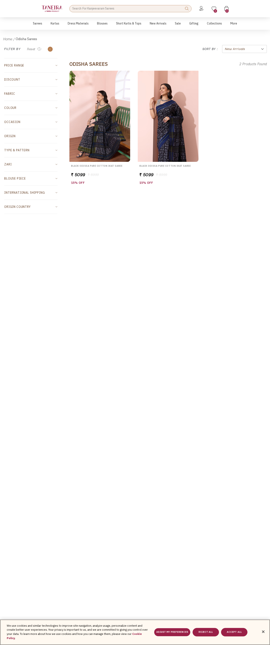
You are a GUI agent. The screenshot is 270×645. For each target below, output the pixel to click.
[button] (37, 26)
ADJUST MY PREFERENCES (172, 632)
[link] (102, 26)
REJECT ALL (205, 632)
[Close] (263, 631)
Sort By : (210, 49)
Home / (9, 39)
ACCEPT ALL (234, 632)
